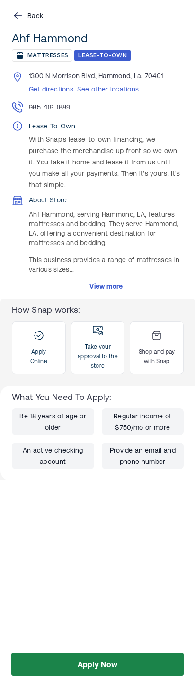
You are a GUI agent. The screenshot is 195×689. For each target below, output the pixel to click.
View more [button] (106, 286)
